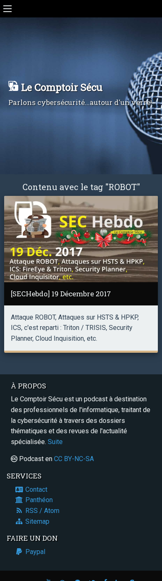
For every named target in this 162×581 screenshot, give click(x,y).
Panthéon (38, 500)
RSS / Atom (41, 511)
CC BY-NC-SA (74, 459)
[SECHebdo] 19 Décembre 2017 (61, 293)
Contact (35, 489)
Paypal (34, 552)
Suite (55, 442)
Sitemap (36, 521)
